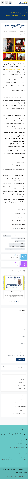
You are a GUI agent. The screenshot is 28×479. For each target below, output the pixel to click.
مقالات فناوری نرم (22, 382)
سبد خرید (11, 457)
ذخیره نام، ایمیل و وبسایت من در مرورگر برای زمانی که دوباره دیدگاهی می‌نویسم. (13, 354)
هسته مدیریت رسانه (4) (20, 399)
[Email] (13, 476)
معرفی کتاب (23, 379)
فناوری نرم (12, 246)
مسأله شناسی (22, 249)
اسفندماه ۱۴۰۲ (6, 236)
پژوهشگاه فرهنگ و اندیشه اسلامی (17, 244)
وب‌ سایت (23, 343)
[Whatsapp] (15, 476)
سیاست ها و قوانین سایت (7, 459)
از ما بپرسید (24, 459)
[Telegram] (20, 476)
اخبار (4, 31)
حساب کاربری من (23, 457)
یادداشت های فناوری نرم (20, 388)
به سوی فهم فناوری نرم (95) (19, 414)
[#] (11, 476)
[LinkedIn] (9, 476)
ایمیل (23, 336)
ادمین (10, 31)
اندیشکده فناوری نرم (20, 241)
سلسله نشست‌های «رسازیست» (12, 292)
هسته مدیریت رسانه (21, 385)
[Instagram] (22, 476)
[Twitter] (7, 476)
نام (24, 329)
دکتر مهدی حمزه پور (20, 246)
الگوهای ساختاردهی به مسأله (18, 238)
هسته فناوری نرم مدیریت (11, 249)
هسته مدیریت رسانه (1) (20, 410)
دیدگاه (23, 313)
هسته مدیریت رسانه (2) (20, 406)
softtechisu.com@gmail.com (17, 447)
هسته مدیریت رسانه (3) (20, 403)
